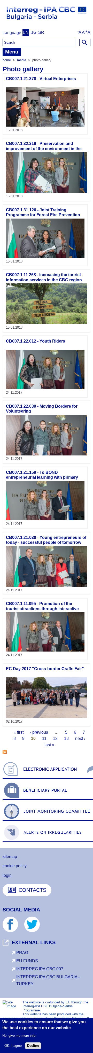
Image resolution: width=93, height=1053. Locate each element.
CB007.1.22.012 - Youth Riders (35, 341)
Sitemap (10, 856)
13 (66, 738)
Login (7, 875)
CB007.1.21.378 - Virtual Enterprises (41, 78)
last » (49, 745)
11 (44, 738)
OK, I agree (13, 1046)
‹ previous (39, 732)
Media (21, 60)
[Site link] (45, 125)
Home (7, 60)
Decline (33, 1046)
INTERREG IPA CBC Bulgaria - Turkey (48, 980)
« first (19, 732)
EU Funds (27, 961)
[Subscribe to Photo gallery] (5, 752)
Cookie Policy (15, 866)
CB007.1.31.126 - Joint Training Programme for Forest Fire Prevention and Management (43, 215)
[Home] (46, 21)
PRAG (22, 952)
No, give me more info (18, 1035)
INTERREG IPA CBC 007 (39, 969)
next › (80, 738)
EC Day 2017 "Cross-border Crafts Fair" (45, 669)
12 (55, 738)
